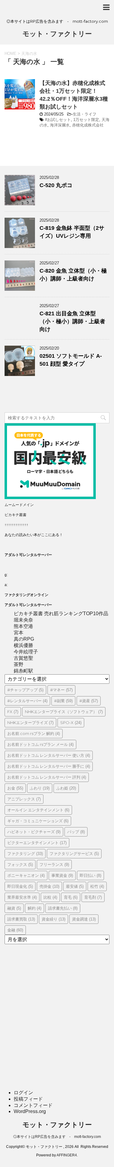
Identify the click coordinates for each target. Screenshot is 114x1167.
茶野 (18, 664)
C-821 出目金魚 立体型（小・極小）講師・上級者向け (72, 321)
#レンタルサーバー (27, 700)
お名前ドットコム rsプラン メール (40, 744)
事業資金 (62, 875)
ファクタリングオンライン (26, 595)
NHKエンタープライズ (30, 722)
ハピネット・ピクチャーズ (33, 831)
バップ (76, 831)
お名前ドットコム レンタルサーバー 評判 (46, 777)
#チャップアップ (25, 689)
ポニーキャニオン (26, 875)
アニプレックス (24, 798)
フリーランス (54, 864)
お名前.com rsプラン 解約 (33, 733)
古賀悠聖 (23, 658)
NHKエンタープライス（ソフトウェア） (64, 711)
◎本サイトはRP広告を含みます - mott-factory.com (57, 1137)
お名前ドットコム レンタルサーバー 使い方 (48, 755)
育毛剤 (93, 897)
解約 (34, 908)
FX (12, 711)
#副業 (63, 700)
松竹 (97, 886)
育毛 (71, 897)
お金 (15, 788)
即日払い (90, 875)
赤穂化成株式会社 (88, 125)
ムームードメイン (19, 505)
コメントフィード (33, 1105)
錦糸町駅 (23, 670)
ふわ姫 (66, 788)
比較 (50, 897)
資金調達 (84, 919)
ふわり (40, 788)
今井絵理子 (26, 651)
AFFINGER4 (67, 1155)
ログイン (23, 1092)
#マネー (61, 689)
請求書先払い (63, 908)
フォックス (20, 864)
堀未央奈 (23, 619)
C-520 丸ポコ (56, 185)
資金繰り (53, 919)
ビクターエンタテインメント (37, 842)
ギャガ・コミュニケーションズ (37, 820)
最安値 (75, 886)
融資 (14, 908)
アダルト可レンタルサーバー (28, 555)
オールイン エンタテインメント (38, 809)
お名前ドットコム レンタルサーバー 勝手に (48, 766)
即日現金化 (20, 886)
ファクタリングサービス (74, 853)
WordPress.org (30, 1111)
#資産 (88, 700)
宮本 (18, 632)
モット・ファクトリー (57, 34)
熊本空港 (23, 626)
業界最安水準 (22, 897)
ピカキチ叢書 (15, 515)
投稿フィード (28, 1099)
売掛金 (49, 886)
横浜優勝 (23, 645)
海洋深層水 (60, 125)
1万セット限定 (86, 119)
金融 (15, 929)
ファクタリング (25, 853)
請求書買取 (21, 919)
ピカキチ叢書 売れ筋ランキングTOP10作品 (61, 613)
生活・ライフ (84, 114)
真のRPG (24, 639)
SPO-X (70, 722)
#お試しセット (58, 119)
